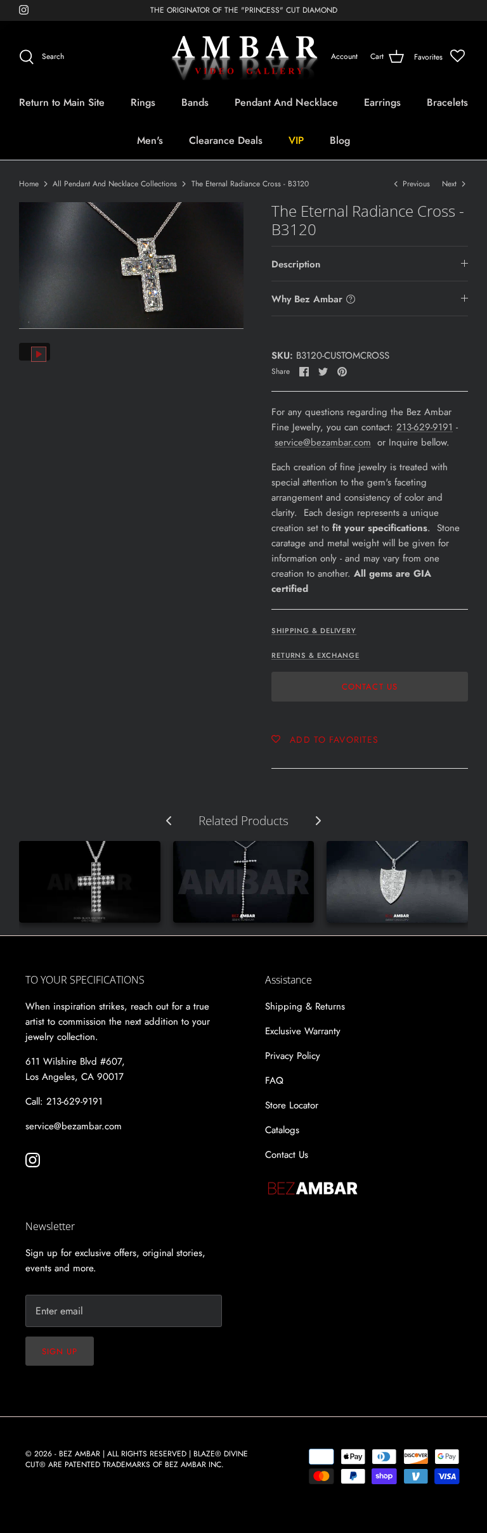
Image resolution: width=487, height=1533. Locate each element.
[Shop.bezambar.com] (243, 57)
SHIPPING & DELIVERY (313, 630)
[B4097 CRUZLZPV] (397, 882)
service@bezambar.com (323, 442)
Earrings (382, 102)
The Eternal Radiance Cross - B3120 (250, 183)
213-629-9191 (424, 427)
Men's (150, 140)
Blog (340, 140)
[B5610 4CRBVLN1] (244, 882)
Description (295, 264)
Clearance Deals (226, 140)
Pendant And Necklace (286, 102)
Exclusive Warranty (303, 1031)
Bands (195, 102)
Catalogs (282, 1130)
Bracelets (447, 102)
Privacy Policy (292, 1056)
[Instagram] (24, 10)
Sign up (59, 1351)
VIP (296, 140)
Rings (143, 102)
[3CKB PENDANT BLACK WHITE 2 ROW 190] (89, 882)
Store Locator (291, 1105)
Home (29, 183)
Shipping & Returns (305, 1006)
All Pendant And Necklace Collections (115, 183)
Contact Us (369, 687)
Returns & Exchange (315, 655)
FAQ (274, 1080)
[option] (131, 265)
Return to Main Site (62, 102)
